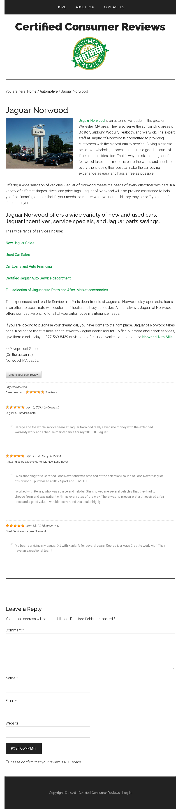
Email (11, 701)
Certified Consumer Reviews (90, 26)
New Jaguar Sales (20, 243)
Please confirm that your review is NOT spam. (45, 762)
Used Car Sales (18, 255)
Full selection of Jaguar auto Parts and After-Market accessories (57, 290)
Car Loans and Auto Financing (29, 266)
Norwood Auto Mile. (157, 337)
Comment (15, 630)
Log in (127, 793)
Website (12, 723)
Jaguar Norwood (92, 120)
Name (12, 678)
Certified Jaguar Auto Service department (38, 278)
